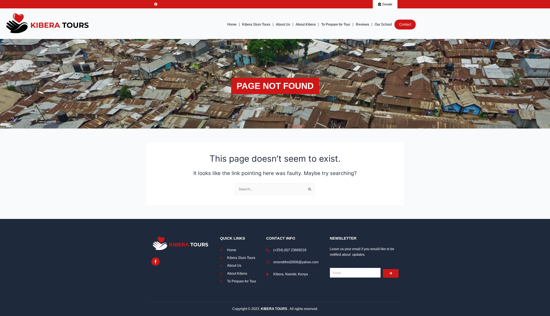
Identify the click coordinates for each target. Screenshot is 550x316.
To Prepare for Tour (335, 24)
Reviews (362, 24)
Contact (405, 24)
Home (232, 24)
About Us (283, 24)
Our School (383, 24)
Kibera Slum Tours (256, 24)
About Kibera (306, 24)
